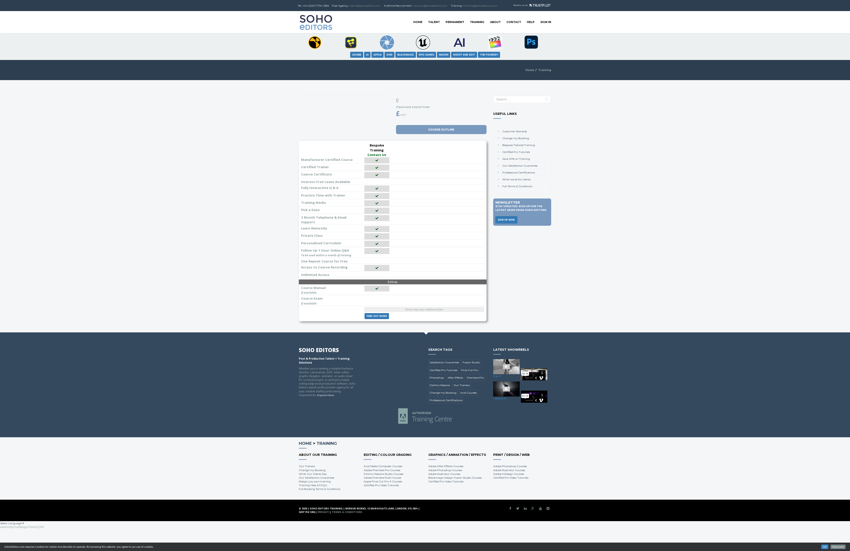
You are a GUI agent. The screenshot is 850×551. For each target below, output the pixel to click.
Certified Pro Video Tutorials (381, 485)
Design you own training (315, 481)
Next (554, 42)
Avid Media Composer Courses (383, 466)
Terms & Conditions (347, 512)
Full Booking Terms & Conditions (319, 489)
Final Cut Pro (469, 370)
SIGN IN (545, 22)
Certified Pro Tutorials (516, 152)
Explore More (325, 395)
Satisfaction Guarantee (444, 362)
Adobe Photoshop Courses (445, 470)
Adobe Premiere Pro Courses (382, 470)
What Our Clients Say (313, 474)
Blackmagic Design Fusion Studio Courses (455, 477)
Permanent (455, 22)
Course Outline (441, 129)
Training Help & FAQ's (313, 485)
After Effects (455, 377)
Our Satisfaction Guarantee (519, 165)
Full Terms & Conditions (517, 186)
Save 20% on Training (516, 158)
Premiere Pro (475, 377)
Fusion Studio (471, 362)
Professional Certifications (518, 172)
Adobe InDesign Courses (508, 474)
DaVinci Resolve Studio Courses (383, 474)
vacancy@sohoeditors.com (430, 5)
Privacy (323, 512)
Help (531, 22)
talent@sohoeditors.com (365, 5)
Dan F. (497, 376)
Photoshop (437, 377)
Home (417, 22)
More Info (838, 546)
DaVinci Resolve (440, 385)
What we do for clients (516, 179)
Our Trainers (462, 385)
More (377, 316)
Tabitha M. (500, 398)
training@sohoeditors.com (480, 5)
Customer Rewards (514, 131)
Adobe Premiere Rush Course (382, 477)
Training (477, 22)
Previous (295, 42)
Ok (825, 546)
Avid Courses (468, 392)
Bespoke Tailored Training (518, 145)
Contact (513, 22)
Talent (434, 22)
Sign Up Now (506, 219)
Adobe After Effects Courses (445, 466)
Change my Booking (515, 138)
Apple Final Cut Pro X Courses (383, 481)
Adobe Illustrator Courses (444, 474)
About (495, 22)
